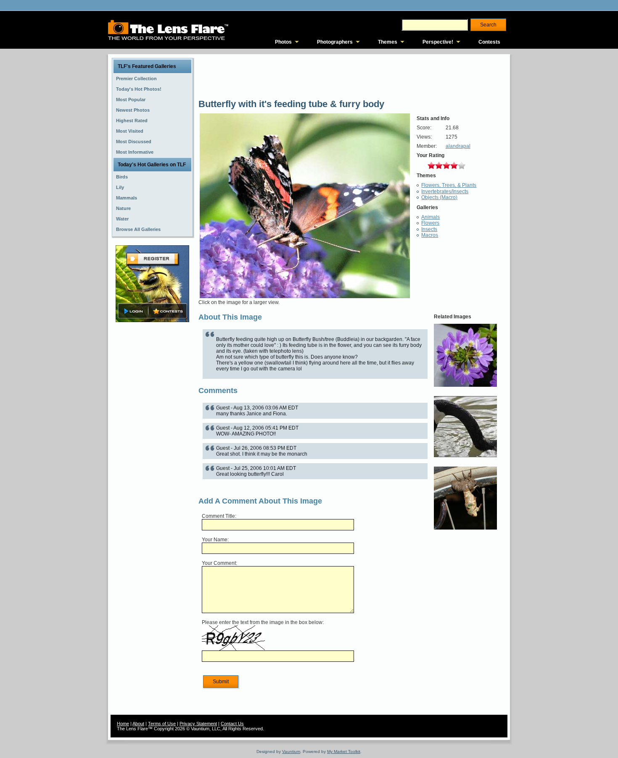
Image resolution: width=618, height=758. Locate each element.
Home (123, 723)
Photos (283, 42)
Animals (430, 217)
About (138, 723)
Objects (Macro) (439, 197)
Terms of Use (162, 723)
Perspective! (438, 42)
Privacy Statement (198, 723)
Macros (429, 235)
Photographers (335, 42)
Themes (387, 42)
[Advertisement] (152, 456)
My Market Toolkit (343, 751)
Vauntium (291, 751)
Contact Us (232, 723)
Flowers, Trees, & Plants (448, 185)
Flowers (430, 223)
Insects (429, 229)
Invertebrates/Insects (444, 191)
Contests (489, 42)
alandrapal (458, 146)
